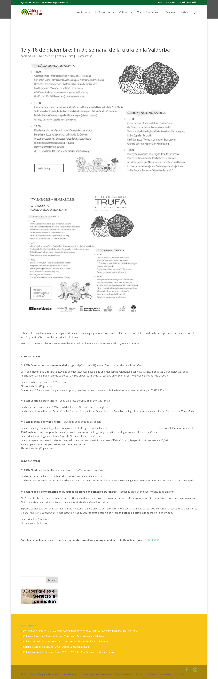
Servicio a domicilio (187, 3)
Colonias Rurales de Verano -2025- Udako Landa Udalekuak (56, 646)
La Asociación (103, 12)
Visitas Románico (147, 12)
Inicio (160, 3)
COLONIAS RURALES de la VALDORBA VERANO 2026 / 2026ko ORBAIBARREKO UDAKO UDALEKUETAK (80, 631)
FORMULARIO (151, 540)
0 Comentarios (84, 56)
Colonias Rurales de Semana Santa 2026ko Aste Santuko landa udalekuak (63, 636)
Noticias (185, 12)
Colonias (124, 12)
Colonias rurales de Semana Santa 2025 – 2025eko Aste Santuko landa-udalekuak (68, 652)
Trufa (70, 56)
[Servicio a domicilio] (39, 596)
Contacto (170, 3)
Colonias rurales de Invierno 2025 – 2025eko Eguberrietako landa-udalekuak (65, 641)
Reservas (171, 12)
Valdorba (82, 12)
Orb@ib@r (30, 56)
